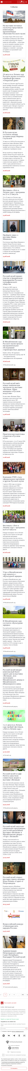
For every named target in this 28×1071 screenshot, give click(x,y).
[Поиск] (23, 2)
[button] (14, 1052)
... (18, 994)
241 (23, 994)
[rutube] (24, 1035)
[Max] (3, 1035)
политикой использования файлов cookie (12, 1062)
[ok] (19, 1035)
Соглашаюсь (14, 1068)
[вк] (8, 1035)
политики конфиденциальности (18, 1031)
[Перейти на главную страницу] (8, 1003)
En (18, 2)
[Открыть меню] (26, 2)
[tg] (14, 1035)
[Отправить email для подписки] (26, 1028)
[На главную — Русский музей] (9, 2)
